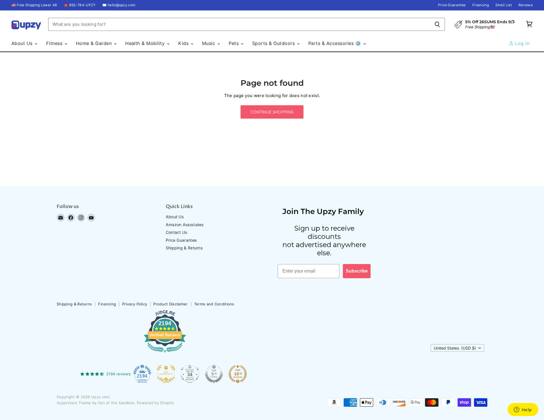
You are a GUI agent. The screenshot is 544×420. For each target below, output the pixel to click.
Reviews (525, 5)
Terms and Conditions (214, 304)
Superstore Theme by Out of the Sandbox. (96, 402)
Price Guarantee (452, 5)
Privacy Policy (134, 304)
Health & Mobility (145, 43)
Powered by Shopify (155, 402)
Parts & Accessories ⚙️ (335, 43)
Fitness (55, 43)
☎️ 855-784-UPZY (79, 5)
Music (209, 43)
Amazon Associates (185, 224)
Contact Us (176, 232)
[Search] (437, 24)
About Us (22, 43)
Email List (504, 5)
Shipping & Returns (184, 247)
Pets (234, 43)
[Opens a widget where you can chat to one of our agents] (522, 410)
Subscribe (357, 271)
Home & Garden (94, 43)
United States (455, 348)
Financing (480, 5)
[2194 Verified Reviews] (164, 353)
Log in (521, 43)
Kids (184, 43)
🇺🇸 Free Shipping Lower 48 (34, 5)
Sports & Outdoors (274, 43)
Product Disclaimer (170, 304)
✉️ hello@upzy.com (118, 5)
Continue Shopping (272, 112)
